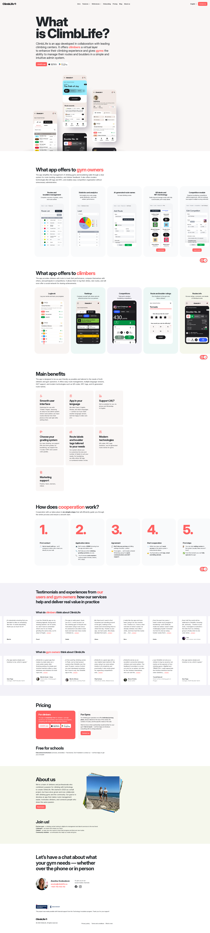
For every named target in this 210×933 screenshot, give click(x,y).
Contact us (202, 4)
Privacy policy (85, 923)
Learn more (160, 250)
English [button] (192, 4)
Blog (120, 4)
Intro (78, 4)
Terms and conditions (97, 923)
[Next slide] (205, 260)
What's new (109, 923)
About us (127, 4)
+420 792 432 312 (58, 887)
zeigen (49, 633)
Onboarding (107, 4)
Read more (40, 807)
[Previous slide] (201, 260)
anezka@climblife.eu (59, 884)
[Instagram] (80, 886)
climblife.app (41, 64)
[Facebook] (76, 886)
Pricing (115, 4)
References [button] (96, 4)
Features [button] (85, 4)
